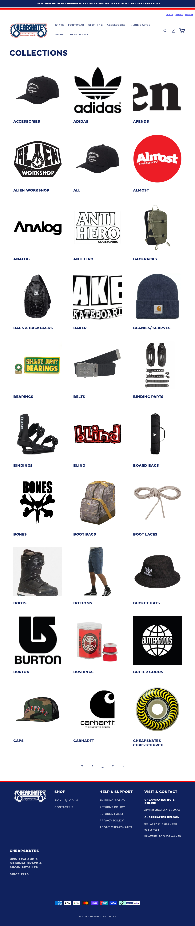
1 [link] (72, 766)
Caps (18, 741)
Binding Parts (148, 396)
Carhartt (83, 741)
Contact (189, 15)
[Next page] (123, 766)
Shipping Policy (112, 800)
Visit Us (169, 15)
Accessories (26, 121)
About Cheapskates (115, 827)
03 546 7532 (151, 830)
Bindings (23, 465)
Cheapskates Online (102, 916)
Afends (141, 121)
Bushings (83, 672)
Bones (20, 534)
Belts (79, 396)
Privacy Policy (111, 820)
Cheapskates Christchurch (148, 743)
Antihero (83, 259)
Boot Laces (145, 534)
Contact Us (63, 807)
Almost (141, 190)
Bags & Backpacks (33, 328)
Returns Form (111, 814)
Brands (179, 15)
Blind (79, 465)
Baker (80, 328)
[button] (59, 25)
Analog (21, 259)
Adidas (81, 121)
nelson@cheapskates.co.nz (162, 836)
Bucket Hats (146, 603)
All (77, 190)
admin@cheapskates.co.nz (162, 810)
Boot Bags (84, 534)
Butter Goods (148, 672)
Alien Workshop (31, 190)
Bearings (23, 396)
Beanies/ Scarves (152, 328)
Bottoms (82, 603)
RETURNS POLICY (112, 807)
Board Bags (146, 465)
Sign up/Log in (66, 800)
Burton (21, 672)
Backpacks (145, 259)
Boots (20, 603)
